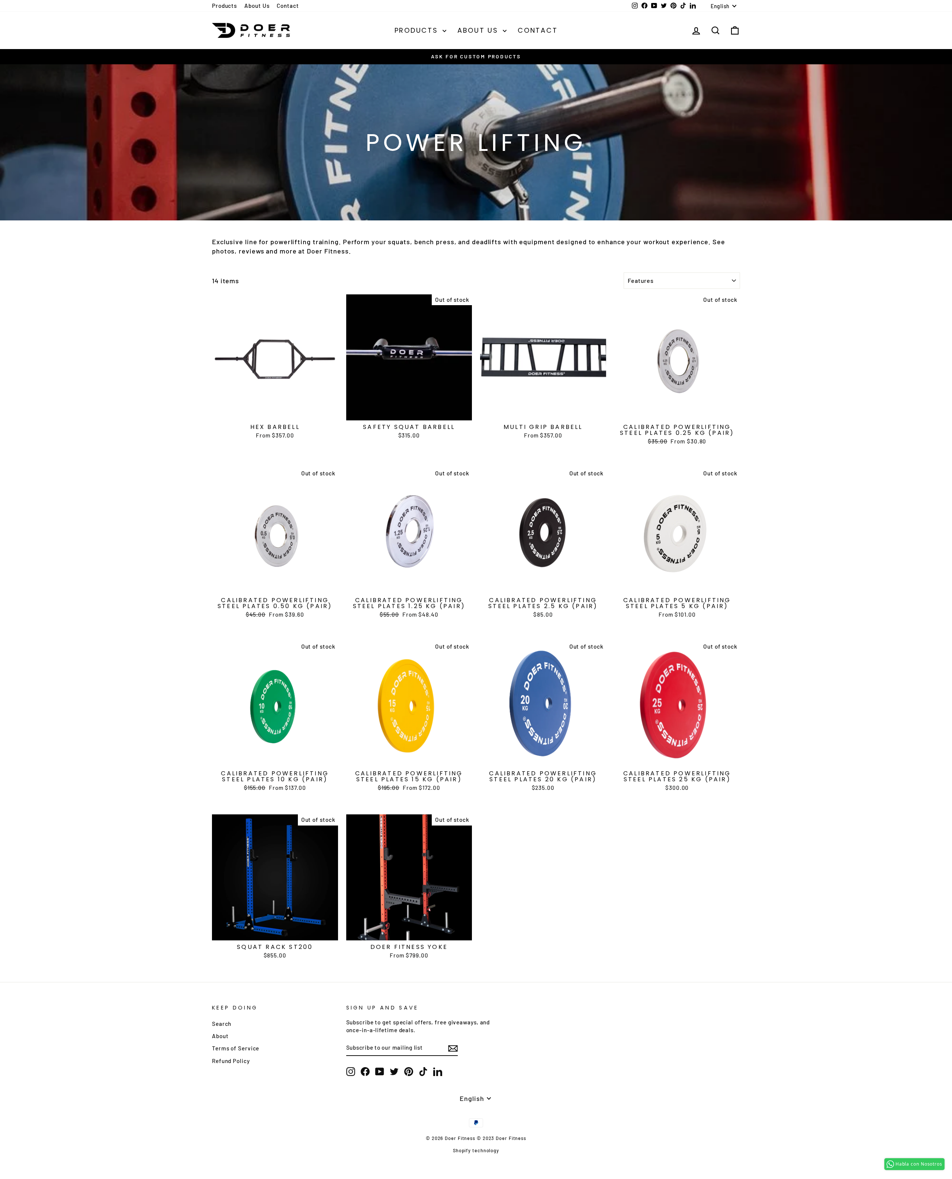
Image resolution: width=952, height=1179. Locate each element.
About (220, 1036)
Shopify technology (476, 1150)
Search (221, 1023)
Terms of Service (235, 1048)
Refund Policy (231, 1060)
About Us (256, 5)
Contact (288, 5)
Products (224, 5)
